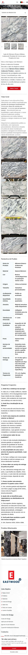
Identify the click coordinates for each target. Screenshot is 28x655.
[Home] (12, 576)
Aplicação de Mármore (7, 621)
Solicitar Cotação (14, 88)
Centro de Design (7, 601)
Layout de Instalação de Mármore (10, 627)
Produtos (13, 8)
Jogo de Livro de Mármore (8, 624)
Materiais (4, 599)
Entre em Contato (7, 607)
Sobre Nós (5, 604)
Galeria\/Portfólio (7, 610)
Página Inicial (6, 8)
